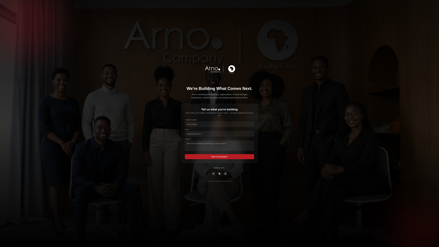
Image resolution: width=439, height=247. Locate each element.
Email (187, 129)
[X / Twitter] (213, 174)
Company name (191, 120)
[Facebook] (219, 174)
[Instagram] (225, 174)
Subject (188, 139)
